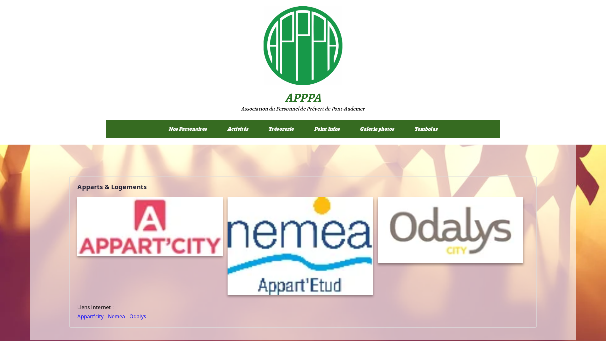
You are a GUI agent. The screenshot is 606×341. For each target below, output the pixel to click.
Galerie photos (377, 129)
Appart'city (90, 316)
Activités (237, 129)
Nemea (116, 316)
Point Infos (327, 129)
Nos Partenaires (188, 129)
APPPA (303, 97)
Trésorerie (281, 129)
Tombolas (425, 129)
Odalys (137, 316)
